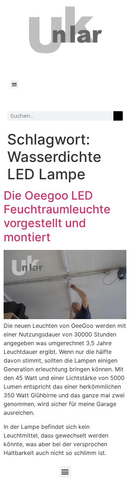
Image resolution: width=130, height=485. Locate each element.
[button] (14, 84)
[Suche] (118, 116)
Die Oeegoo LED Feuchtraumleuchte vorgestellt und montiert (57, 216)
